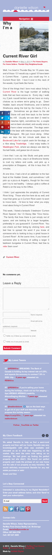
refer (5, 246)
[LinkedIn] (22, 508)
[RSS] (5, 508)
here (42, 226)
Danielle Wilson (11, 61)
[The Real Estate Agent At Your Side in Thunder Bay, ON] (26, 10)
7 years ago (33, 396)
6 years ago (21, 377)
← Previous (43, 436)
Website (33, 330)
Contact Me (30, 547)
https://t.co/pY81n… (13, 415)
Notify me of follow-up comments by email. (21, 336)
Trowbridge (21, 143)
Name (36, 314)
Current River (9, 91)
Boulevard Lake (10, 140)
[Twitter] (11, 508)
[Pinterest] (27, 508)
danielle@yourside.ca (19, 529)
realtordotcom (11, 418)
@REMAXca (13, 368)
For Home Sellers (10, 64)
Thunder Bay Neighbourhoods (30, 64)
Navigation (24, 18)
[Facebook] (16, 508)
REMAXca (9, 380)
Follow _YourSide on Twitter (26, 425)
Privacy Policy (16, 547)
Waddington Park (11, 146)
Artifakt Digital (17, 551)
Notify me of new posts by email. (17, 341)
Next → (47, 436)
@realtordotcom (15, 406)
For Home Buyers (40, 61)
